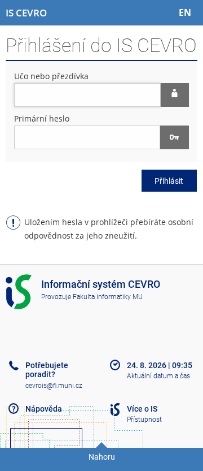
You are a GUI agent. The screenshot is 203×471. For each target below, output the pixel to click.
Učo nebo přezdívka (51, 76)
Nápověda (43, 408)
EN (185, 12)
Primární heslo (41, 118)
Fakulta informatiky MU (108, 297)
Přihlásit (169, 180)
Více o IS (142, 408)
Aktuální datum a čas (158, 376)
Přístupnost (144, 420)
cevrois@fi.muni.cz (53, 386)
